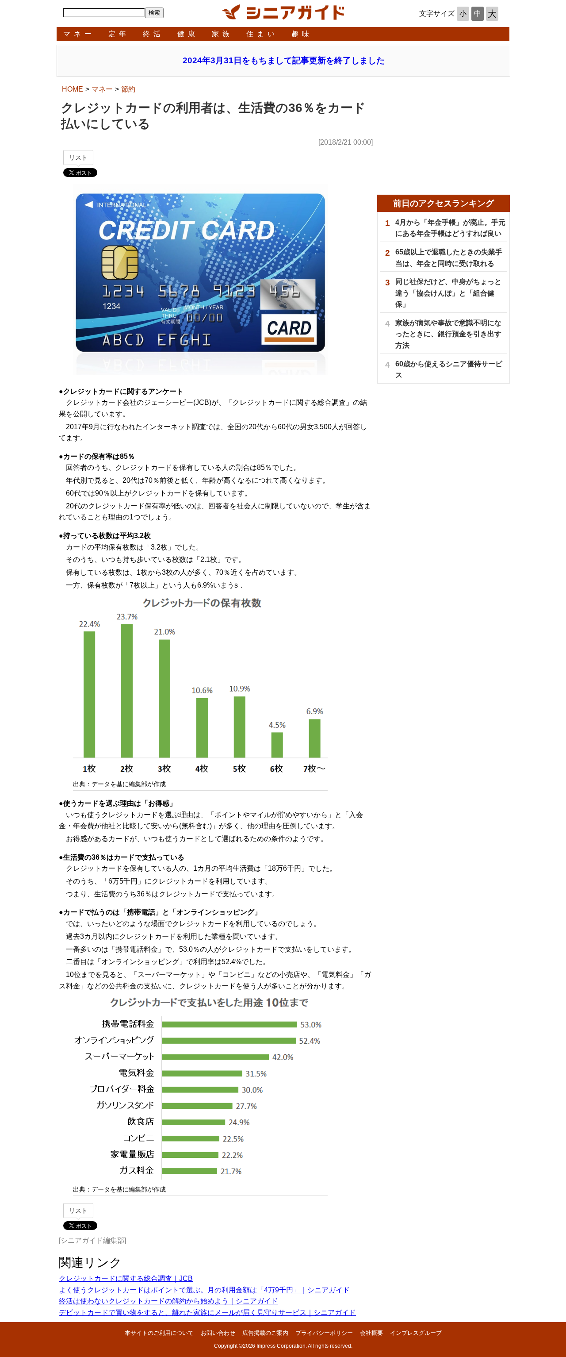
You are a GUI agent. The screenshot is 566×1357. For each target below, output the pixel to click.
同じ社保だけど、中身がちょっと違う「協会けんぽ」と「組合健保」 (448, 293)
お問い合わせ (218, 1333)
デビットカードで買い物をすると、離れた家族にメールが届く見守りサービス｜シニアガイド (207, 1312)
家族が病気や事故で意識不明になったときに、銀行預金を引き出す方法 (448, 334)
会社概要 (371, 1333)
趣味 (302, 34)
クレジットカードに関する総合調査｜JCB (126, 1278)
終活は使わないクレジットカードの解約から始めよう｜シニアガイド (168, 1301)
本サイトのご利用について (159, 1333)
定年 (119, 34)
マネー (79, 34)
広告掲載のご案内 (265, 1333)
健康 (188, 34)
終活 (153, 34)
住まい (262, 34)
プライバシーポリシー (324, 1333)
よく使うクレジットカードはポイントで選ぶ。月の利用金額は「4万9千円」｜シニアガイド (204, 1290)
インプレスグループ (416, 1333)
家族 (222, 34)
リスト (78, 157)
